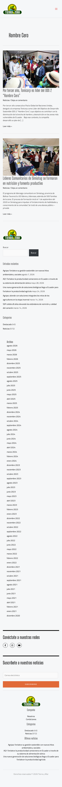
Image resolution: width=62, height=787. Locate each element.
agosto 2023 (12, 483)
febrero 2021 (12, 607)
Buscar (6, 247)
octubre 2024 (12, 421)
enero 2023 (12, 514)
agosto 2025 (12, 381)
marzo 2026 (12, 354)
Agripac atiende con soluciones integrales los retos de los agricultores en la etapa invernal (26, 297)
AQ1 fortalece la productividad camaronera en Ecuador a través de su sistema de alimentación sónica (30, 281)
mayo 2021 (11, 598)
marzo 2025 (12, 403)
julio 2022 (11, 540)
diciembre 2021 (13, 567)
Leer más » (7, 126)
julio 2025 (11, 385)
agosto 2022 (12, 536)
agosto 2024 (12, 430)
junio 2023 (11, 492)
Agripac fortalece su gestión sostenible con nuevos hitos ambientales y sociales (31, 746)
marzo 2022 (12, 554)
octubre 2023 (12, 474)
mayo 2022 (11, 549)
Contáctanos (31, 719)
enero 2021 (12, 611)
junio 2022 (11, 545)
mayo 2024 (11, 443)
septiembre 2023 (14, 478)
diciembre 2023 (13, 465)
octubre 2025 (12, 372)
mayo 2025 (11, 394)
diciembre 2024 (13, 412)
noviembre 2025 (14, 368)
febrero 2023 (12, 509)
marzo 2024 (12, 452)
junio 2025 (11, 390)
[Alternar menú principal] (56, 9)
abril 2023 (11, 500)
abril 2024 (11, 447)
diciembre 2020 (13, 615)
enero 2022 (12, 562)
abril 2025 (11, 399)
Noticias (6, 100)
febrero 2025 (12, 407)
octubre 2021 (12, 576)
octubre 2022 (12, 527)
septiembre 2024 (14, 425)
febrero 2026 (12, 359)
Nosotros (31, 716)
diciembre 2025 (13, 363)
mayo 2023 (11, 496)
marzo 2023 (12, 505)
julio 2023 (11, 487)
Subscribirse (31, 684)
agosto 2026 (12, 345)
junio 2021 (11, 593)
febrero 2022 (12, 558)
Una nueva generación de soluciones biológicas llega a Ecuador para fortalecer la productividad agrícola (30, 289)
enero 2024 (12, 461)
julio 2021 (11, 589)
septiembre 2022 (14, 531)
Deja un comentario (19, 100)
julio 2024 (11, 434)
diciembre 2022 (13, 518)
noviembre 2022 (14, 522)
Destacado (7, 324)
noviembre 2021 (14, 571)
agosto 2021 (12, 584)
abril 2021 (11, 602)
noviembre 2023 (14, 469)
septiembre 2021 (14, 580)
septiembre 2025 (14, 377)
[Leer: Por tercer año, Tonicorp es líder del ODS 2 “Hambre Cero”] (31, 69)
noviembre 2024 (14, 416)
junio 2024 (11, 439)
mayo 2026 (11, 350)
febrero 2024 (12, 456)
